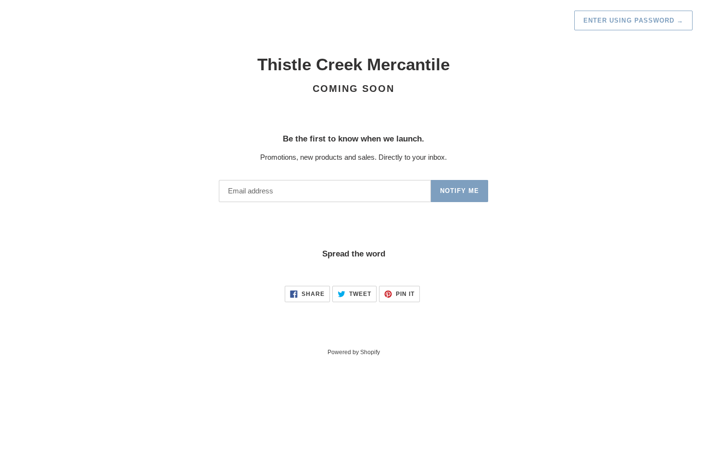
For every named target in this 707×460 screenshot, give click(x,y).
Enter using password (633, 20)
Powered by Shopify (354, 352)
